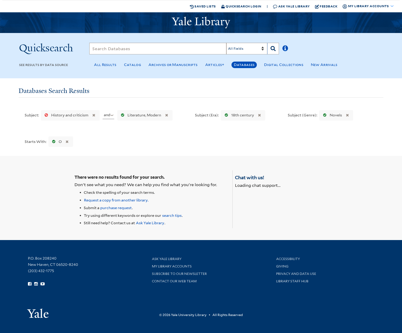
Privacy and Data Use (296, 274)
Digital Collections (283, 65)
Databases (244, 65)
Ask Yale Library (293, 6)
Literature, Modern (144, 115)
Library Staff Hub (292, 281)
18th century (243, 115)
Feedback (328, 6)
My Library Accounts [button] (368, 6)
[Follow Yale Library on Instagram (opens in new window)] (36, 284)
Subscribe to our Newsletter (179, 274)
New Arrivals (324, 65)
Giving (282, 266)
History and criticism (69, 115)
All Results (105, 65)
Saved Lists (205, 6)
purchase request (116, 208)
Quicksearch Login (243, 6)
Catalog (132, 65)
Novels (336, 115)
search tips (172, 215)
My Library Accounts (172, 266)
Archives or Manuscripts (173, 65)
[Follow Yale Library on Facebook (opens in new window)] (29, 284)
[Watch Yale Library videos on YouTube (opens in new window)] (42, 284)
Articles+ (214, 65)
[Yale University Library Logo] (201, 22)
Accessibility (288, 259)
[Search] (273, 48)
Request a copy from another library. (116, 200)
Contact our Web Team (174, 281)
